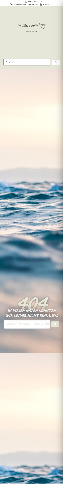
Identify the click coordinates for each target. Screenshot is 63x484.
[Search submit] (55, 324)
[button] (57, 51)
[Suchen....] (26, 62)
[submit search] (56, 62)
